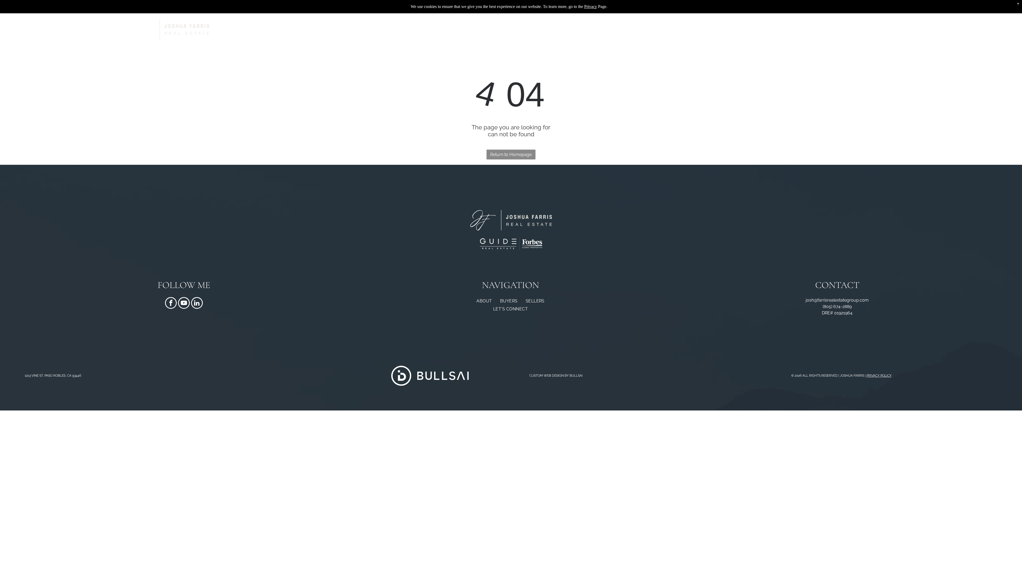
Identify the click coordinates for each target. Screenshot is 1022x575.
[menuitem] (561, 29)
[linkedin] (197, 303)
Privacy (590, 6)
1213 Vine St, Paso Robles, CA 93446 (53, 375)
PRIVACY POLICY (879, 375)
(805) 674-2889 (837, 306)
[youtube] (184, 303)
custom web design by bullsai (556, 375)
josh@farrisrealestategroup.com (837, 300)
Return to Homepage (511, 154)
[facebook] (171, 303)
